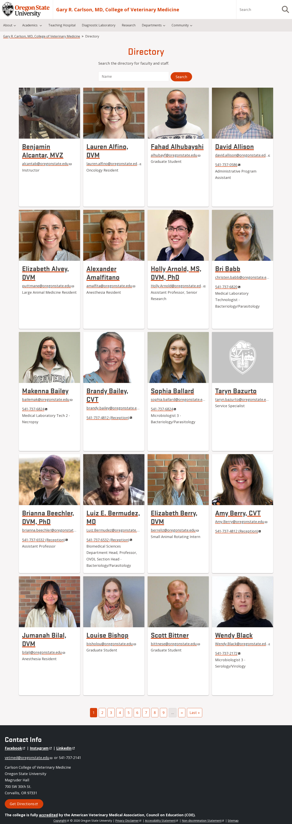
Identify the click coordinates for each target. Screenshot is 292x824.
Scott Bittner (170, 634)
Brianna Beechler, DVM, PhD (48, 517)
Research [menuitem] (128, 25)
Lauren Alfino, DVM (107, 150)
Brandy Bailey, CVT (107, 395)
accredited (48, 814)
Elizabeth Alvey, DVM (45, 272)
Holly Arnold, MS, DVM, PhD (176, 272)
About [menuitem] (7, 25)
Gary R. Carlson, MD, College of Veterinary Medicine (117, 9)
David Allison (234, 146)
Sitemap (233, 820)
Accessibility (160, 820)
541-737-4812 (107, 417)
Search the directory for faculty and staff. (133, 63)
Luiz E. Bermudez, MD (113, 517)
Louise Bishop (107, 634)
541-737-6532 (43, 539)
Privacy (127, 820)
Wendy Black (234, 634)
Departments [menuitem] (152, 25)
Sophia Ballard (172, 390)
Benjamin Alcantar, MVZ (42, 150)
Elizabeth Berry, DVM (174, 517)
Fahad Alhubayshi (177, 146)
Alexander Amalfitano (103, 272)
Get (22, 803)
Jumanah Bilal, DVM (44, 639)
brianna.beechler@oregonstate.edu (52, 530)
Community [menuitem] (180, 25)
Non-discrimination (201, 820)
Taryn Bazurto (236, 390)
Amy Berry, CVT (238, 512)
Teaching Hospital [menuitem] (61, 25)
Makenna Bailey (45, 390)
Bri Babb (227, 268)
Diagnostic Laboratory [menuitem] (98, 25)
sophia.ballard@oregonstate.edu (179, 399)
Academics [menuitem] (30, 25)
